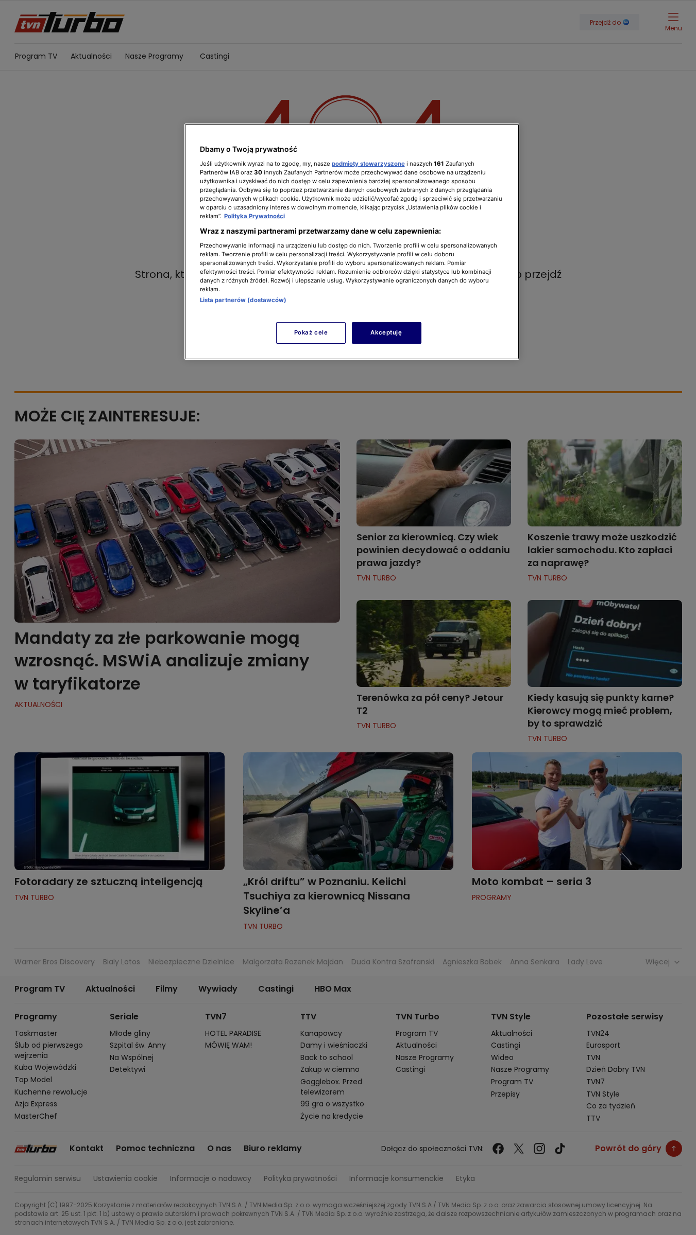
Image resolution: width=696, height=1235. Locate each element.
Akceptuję (386, 332)
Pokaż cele (311, 332)
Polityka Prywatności (254, 216)
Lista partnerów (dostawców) (243, 300)
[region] (351, 241)
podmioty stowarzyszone (368, 163)
